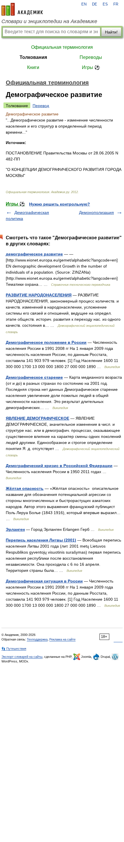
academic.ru (22, 9)
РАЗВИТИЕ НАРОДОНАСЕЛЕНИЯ (39, 295)
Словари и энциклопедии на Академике (49, 21)
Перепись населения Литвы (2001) (41, 540)
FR (115, 4)
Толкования (33, 57)
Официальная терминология (62, 47)
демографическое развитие (34, 254)
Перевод (41, 105)
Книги (33, 67)
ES (105, 4)
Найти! (111, 32)
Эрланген (15, 529)
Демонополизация (96, 212)
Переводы (91, 57)
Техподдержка (37, 639)
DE (94, 4)
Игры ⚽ (91, 67)
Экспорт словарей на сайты (21, 656)
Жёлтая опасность (25, 488)
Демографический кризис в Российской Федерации (59, 465)
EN (84, 4)
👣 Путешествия (13, 648)
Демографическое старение (34, 377)
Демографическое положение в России (46, 342)
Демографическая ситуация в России (44, 581)
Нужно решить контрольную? (59, 204)
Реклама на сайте (62, 639)
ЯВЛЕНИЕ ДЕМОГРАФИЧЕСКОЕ (37, 418)
